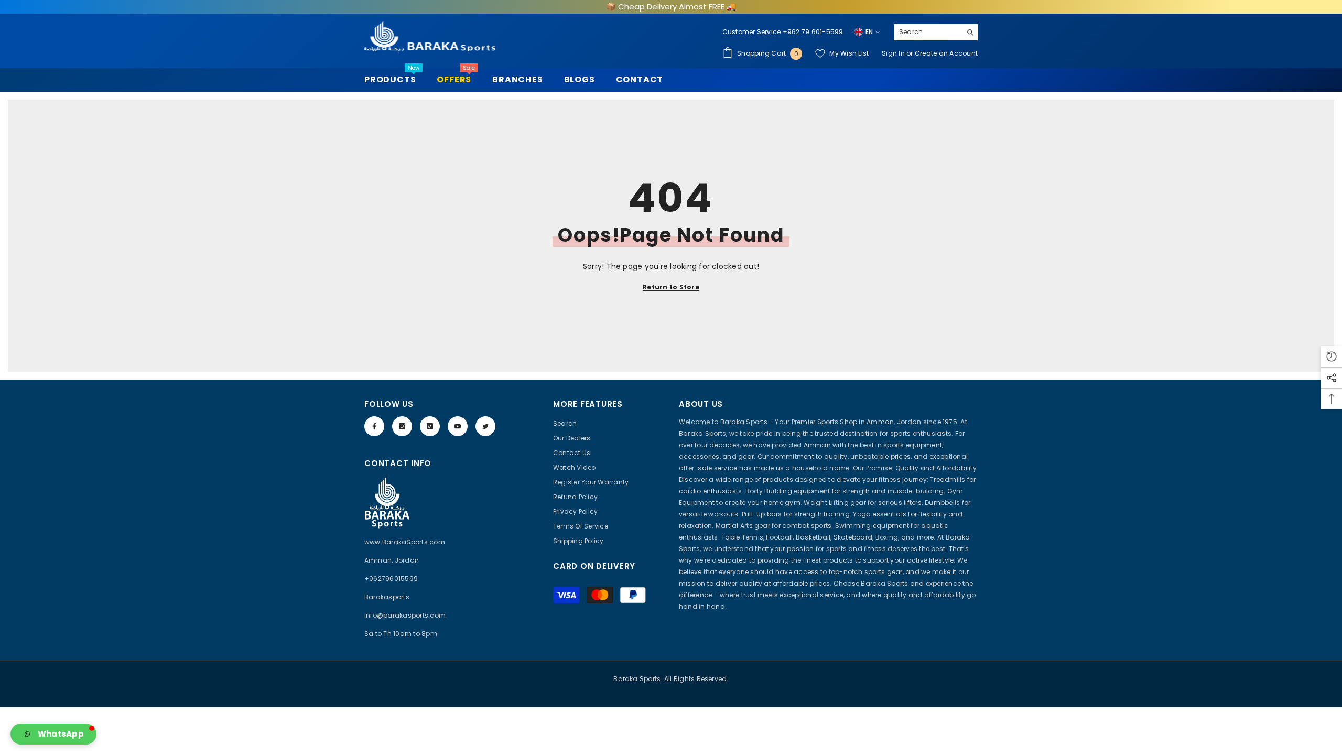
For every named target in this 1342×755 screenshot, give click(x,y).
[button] (53, 734)
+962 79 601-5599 (813, 31)
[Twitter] (485, 426)
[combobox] (927, 32)
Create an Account (946, 53)
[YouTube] (458, 426)
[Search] (936, 32)
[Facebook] (374, 426)
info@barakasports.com (405, 615)
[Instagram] (402, 426)
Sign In (894, 53)
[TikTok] (430, 426)
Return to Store (671, 287)
